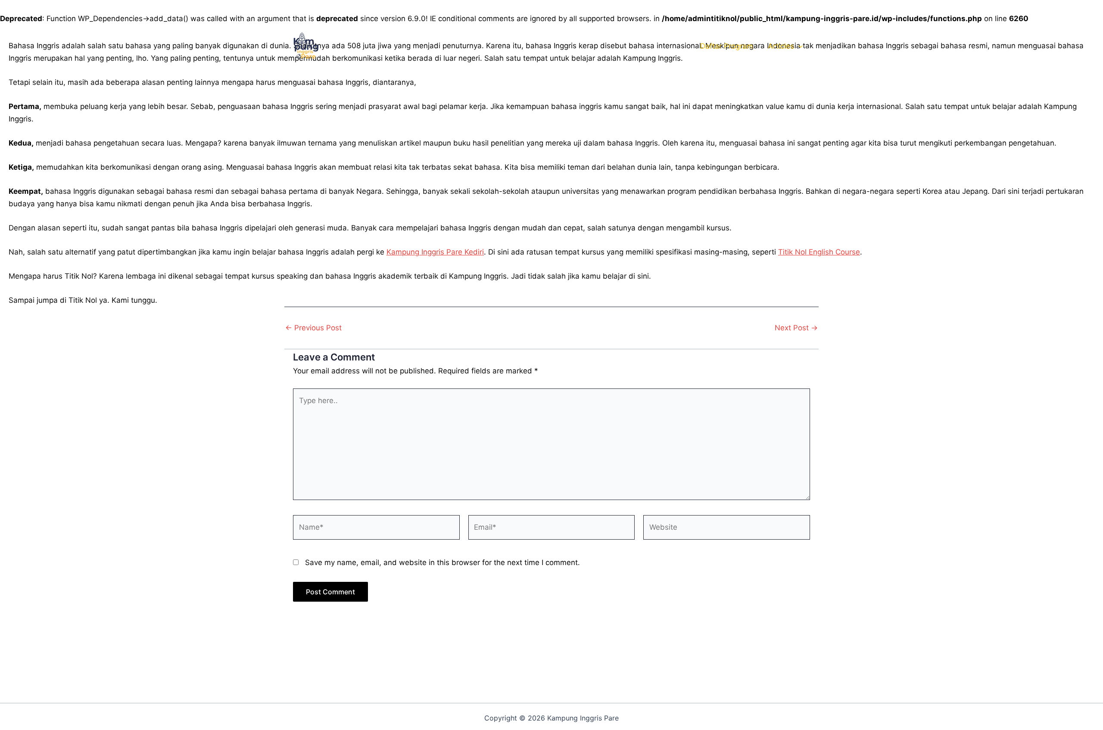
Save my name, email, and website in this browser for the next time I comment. (442, 562)
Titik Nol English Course (819, 252)
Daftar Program (726, 46)
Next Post (796, 328)
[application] (798, 46)
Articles (781, 46)
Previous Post (313, 328)
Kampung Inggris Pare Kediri (435, 252)
